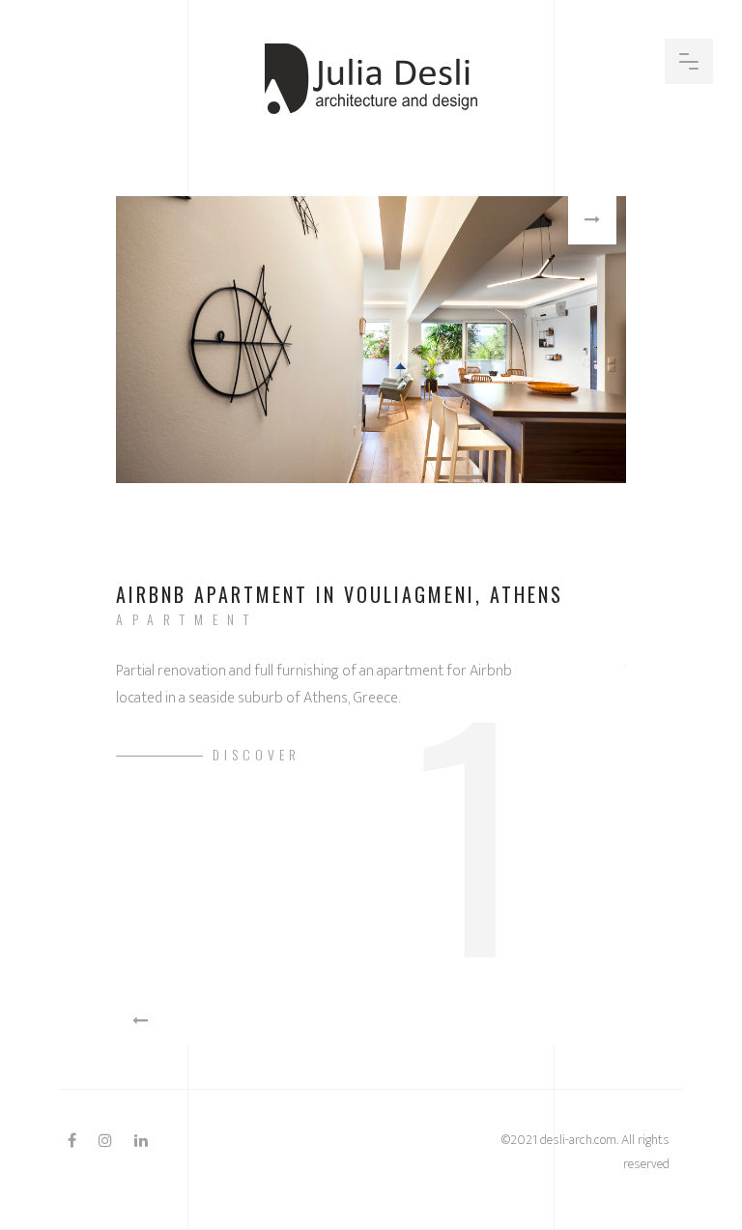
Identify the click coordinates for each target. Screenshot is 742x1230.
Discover (256, 754)
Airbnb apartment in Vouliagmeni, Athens (339, 594)
